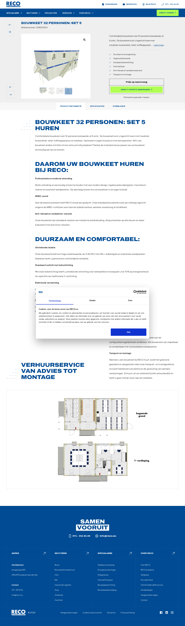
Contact (144, 600)
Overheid (58, 600)
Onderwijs (59, 595)
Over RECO (145, 565)
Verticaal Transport (105, 580)
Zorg (57, 590)
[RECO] (18, 612)
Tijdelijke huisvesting (106, 565)
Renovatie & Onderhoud (65, 570)
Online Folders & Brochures (152, 585)
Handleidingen (147, 590)
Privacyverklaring (128, 612)
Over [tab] (130, 300)
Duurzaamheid (147, 580)
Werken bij (131, 4)
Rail (56, 580)
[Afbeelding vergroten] (84, 40)
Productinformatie (71, 106)
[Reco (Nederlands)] (13, 4)
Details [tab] (92, 300)
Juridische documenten (92, 612)
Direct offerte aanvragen (135, 90)
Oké (128, 332)
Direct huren (166, 13)
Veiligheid (145, 575)
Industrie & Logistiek (63, 585)
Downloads (119, 106)
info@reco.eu (108, 536)
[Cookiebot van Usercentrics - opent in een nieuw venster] (135, 292)
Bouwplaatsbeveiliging (107, 590)
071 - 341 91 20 (172, 4)
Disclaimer (111, 612)
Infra (56, 575)
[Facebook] (161, 612)
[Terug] (10, 24)
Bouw (57, 565)
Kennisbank (111, 4)
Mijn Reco (151, 4)
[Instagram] (172, 612)
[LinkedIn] (166, 612)
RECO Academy (147, 570)
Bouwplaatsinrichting (106, 585)
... (158, 45)
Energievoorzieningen (107, 570)
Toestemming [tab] (55, 301)
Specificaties (97, 106)
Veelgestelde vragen (149, 595)
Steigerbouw (103, 575)
